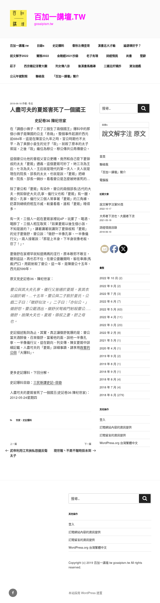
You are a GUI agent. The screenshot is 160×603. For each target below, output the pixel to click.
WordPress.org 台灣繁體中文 (119, 443)
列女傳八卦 (62, 66)
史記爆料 (58, 45)
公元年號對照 (19, 76)
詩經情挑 (112, 56)
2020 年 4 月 (108, 348)
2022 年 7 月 (108, 293)
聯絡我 (40, 76)
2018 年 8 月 (108, 379)
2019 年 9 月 (108, 356)
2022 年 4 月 (108, 317)
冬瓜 (30, 103)
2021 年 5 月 (108, 340)
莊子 (13, 66)
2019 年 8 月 (108, 364)
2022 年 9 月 (108, 286)
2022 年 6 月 (108, 301)
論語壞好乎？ (132, 45)
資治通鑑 (135, 66)
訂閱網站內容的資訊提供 (116, 427)
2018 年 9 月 (108, 371)
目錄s (40, 45)
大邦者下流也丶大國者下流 (117, 216)
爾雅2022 (42, 56)
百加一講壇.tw (60, 16)
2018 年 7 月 (108, 387)
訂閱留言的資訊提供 (113, 435)
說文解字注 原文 (124, 133)
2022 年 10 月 (109, 278)
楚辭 (143, 56)
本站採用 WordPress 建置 (85, 593)
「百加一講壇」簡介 (65, 76)
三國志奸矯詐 (112, 66)
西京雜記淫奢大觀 (35, 66)
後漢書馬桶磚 (87, 66)
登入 (102, 419)
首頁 (102, 156)
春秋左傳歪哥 (81, 45)
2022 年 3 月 (108, 325)
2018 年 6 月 (108, 395)
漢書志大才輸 (106, 45)
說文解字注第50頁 (111, 204)
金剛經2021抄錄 (67, 56)
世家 (18, 420)
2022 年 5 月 (108, 309)
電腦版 (104, 180)
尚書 (129, 56)
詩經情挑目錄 (108, 227)
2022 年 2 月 (108, 332)
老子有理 (92, 56)
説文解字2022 (19, 56)
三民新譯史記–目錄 (47, 382)
